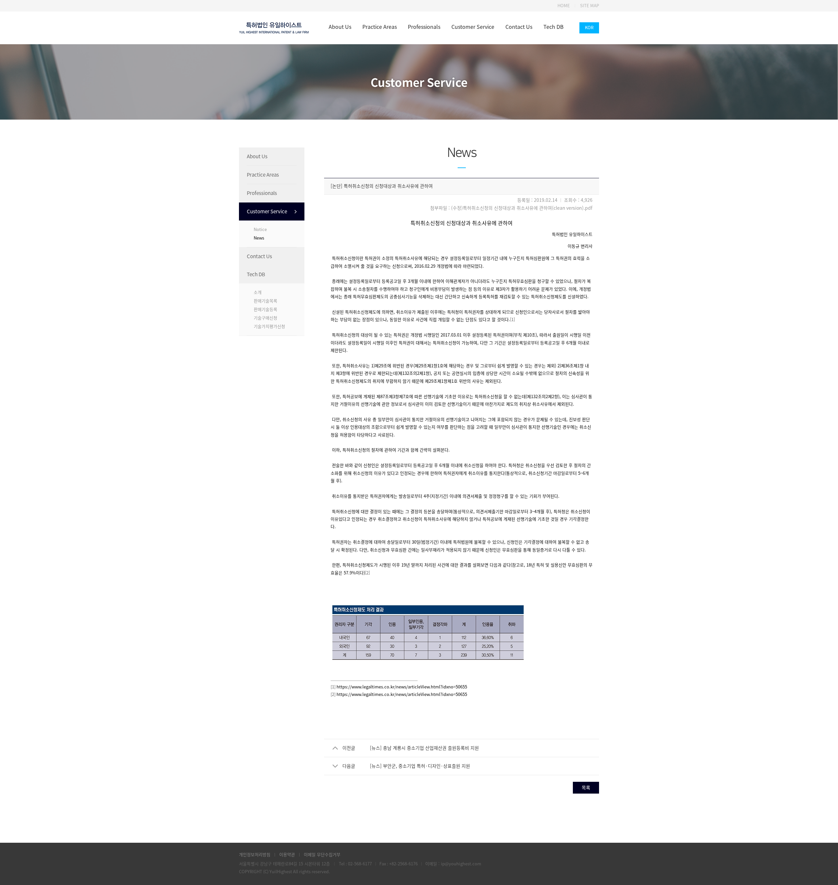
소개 (258, 292)
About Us (340, 26)
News (259, 238)
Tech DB (553, 26)
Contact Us (518, 26)
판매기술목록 (265, 301)
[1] (512, 319)
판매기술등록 (265, 309)
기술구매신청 (265, 318)
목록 (586, 787)
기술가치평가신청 (269, 326)
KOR (589, 28)
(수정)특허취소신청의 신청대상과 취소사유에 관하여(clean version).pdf (521, 208)
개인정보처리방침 (254, 855)
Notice (260, 229)
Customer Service (472, 26)
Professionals (424, 26)
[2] (367, 573)
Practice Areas (379, 26)
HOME (563, 6)
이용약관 (287, 855)
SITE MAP (589, 6)
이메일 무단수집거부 (322, 855)
